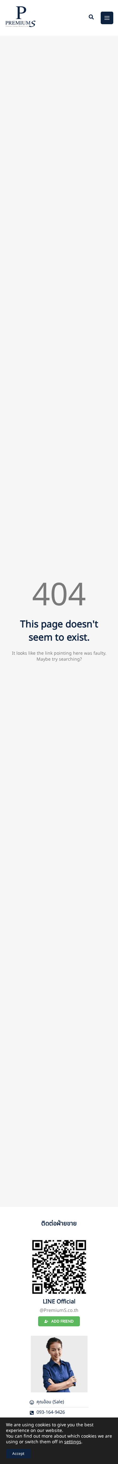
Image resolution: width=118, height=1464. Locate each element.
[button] (91, 18)
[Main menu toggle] (107, 18)
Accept (18, 1453)
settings (72, 1442)
